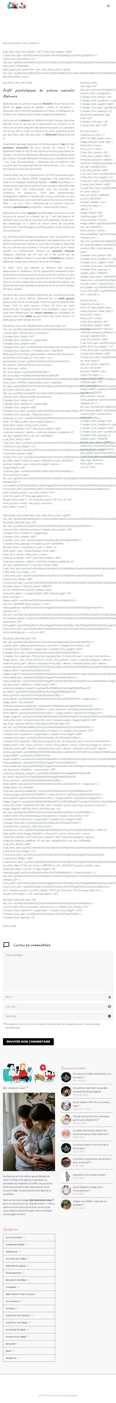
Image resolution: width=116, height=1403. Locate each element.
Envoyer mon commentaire (28, 1041)
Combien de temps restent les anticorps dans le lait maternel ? (91, 1132)
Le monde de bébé (15, 1330)
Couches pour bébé (16, 1259)
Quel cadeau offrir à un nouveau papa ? (91, 1104)
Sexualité (10, 1344)
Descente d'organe (15, 1266)
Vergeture (11, 1358)
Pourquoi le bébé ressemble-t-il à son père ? (92, 1075)
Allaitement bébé (15, 1244)
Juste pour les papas (16, 1322)
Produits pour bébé (16, 1337)
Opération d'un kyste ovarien (89, 1174)
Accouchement (14, 1237)
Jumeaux (10, 1308)
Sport (8, 1351)
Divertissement (13, 1273)
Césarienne (11, 1252)
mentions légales (68, 1395)
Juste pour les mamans (18, 1315)
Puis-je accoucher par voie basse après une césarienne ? (91, 1118)
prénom (26, 120)
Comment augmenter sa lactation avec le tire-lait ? (92, 1161)
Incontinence (13, 1301)
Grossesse (11, 1287)
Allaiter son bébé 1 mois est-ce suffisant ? (90, 1203)
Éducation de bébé (16, 1280)
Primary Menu (108, 6)
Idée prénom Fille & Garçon (20, 1294)
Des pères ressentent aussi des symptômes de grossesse (90, 1090)
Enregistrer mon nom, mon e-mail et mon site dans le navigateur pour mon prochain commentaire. (52, 1026)
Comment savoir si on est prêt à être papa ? (90, 1146)
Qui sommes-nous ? (41, 1200)
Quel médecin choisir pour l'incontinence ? (88, 1189)
